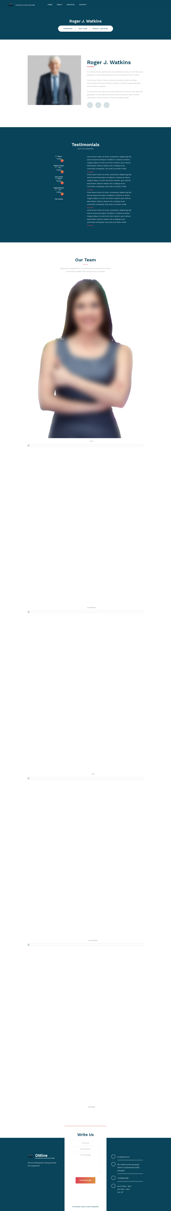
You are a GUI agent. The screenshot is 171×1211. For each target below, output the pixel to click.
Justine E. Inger (82, 1107)
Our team (82, 28)
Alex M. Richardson (83, 774)
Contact (83, 5)
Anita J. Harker (83, 441)
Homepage (68, 28)
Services (71, 5)
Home (50, 5)
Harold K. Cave (80, 608)
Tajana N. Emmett (81, 940)
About (59, 5)
